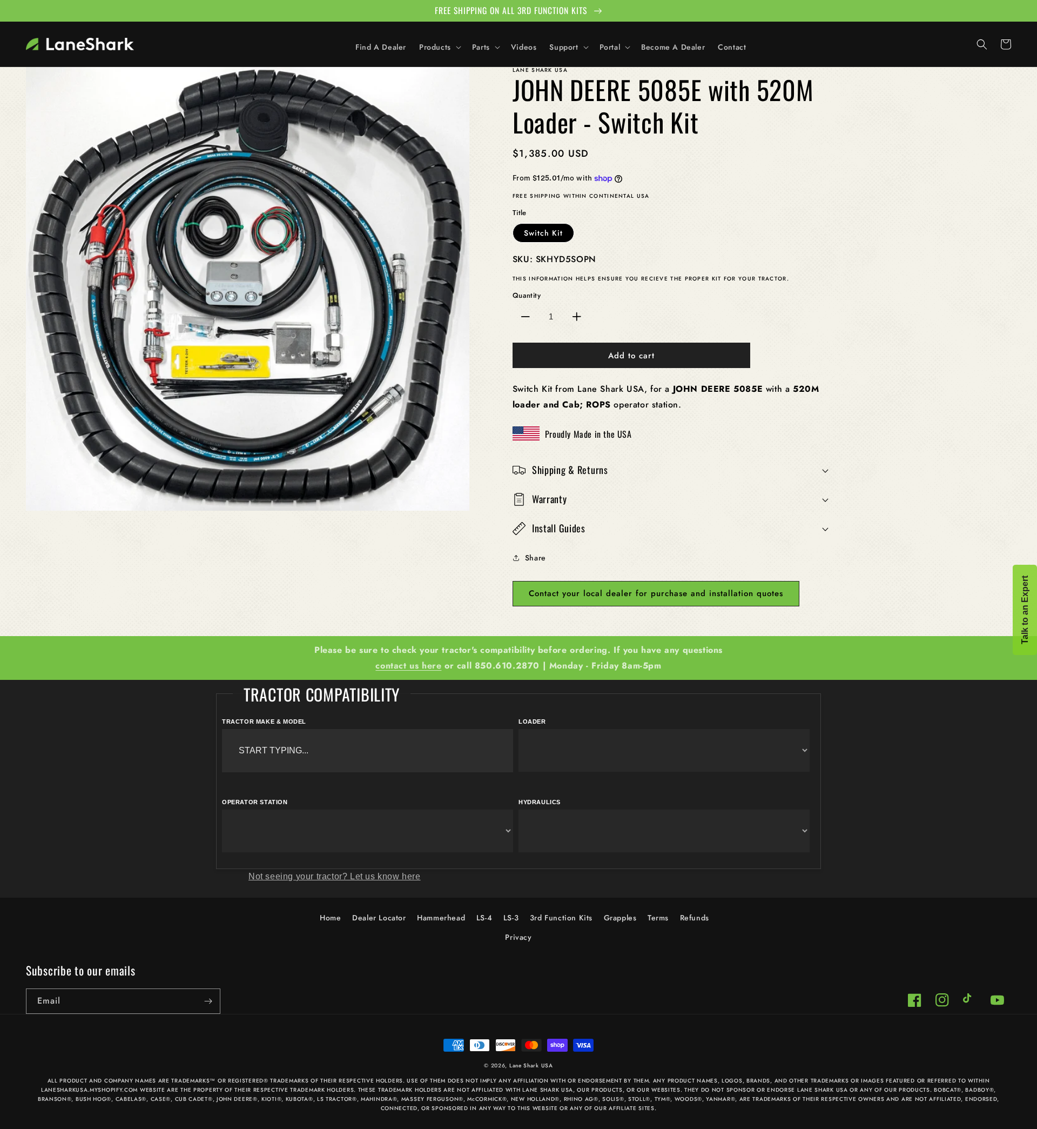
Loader (532, 721)
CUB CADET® (194, 1099)
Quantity (527, 295)
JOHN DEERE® (237, 1099)
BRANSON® (55, 1099)
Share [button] (535, 557)
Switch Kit (543, 233)
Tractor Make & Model (264, 721)
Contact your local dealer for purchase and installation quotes (656, 593)
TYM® (663, 1099)
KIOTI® (271, 1099)
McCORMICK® (487, 1099)
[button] (439, 47)
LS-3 (510, 917)
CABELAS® (131, 1099)
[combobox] (367, 751)
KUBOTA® (299, 1099)
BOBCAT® (947, 1090)
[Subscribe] (208, 1001)
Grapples (620, 917)
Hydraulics (539, 802)
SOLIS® (613, 1099)
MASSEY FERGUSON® (432, 1099)
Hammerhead (441, 917)
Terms (658, 917)
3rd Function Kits (561, 917)
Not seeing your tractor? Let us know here (334, 876)
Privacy (518, 937)
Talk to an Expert (1024, 610)
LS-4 (484, 917)
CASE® (161, 1099)
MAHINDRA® (379, 1099)
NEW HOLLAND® (535, 1099)
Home (330, 917)
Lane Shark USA (531, 1065)
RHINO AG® (581, 1099)
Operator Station (255, 802)
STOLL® (639, 1099)
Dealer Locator (379, 917)
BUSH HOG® (93, 1099)
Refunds (694, 917)
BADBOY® (979, 1090)
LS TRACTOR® (337, 1099)
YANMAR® (720, 1099)
